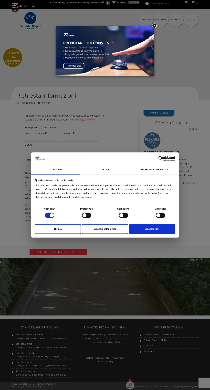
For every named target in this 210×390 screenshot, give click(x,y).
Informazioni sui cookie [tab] (154, 169)
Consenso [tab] (56, 169)
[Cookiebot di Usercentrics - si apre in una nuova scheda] (161, 158)
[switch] (86, 215)
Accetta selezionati (105, 229)
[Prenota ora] (105, 50)
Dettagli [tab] (105, 169)
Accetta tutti (152, 229)
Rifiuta (58, 229)
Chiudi (154, 26)
